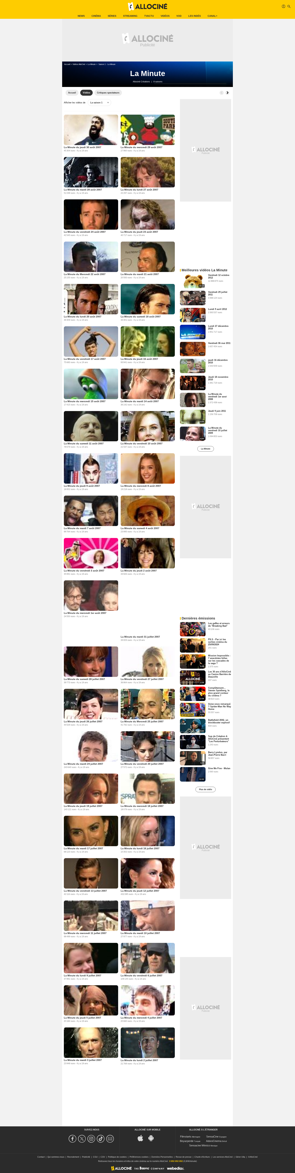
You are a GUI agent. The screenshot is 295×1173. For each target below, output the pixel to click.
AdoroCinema (213, 1141)
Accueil (67, 64)
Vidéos (165, 16)
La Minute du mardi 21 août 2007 (140, 274)
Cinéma (96, 16)
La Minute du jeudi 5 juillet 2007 (82, 1017)
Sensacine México (199, 1145)
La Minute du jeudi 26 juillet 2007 (83, 721)
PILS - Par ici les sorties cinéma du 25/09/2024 (217, 642)
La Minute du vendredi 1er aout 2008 (217, 396)
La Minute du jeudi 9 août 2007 (82, 486)
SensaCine (212, 1136)
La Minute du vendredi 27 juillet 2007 (142, 679)
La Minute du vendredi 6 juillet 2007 (141, 975)
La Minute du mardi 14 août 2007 (140, 401)
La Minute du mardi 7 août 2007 (82, 528)
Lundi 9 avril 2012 (217, 309)
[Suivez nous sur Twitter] (82, 1139)
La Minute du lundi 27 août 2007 (139, 189)
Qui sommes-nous (55, 1157)
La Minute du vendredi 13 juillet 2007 (85, 890)
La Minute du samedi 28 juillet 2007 (84, 679)
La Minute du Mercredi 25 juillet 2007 (142, 721)
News (81, 16)
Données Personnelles (162, 1157)
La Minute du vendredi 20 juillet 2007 (142, 763)
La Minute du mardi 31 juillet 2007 (140, 636)
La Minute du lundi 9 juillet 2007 (82, 975)
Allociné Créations (141, 81)
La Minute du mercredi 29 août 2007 (141, 147)
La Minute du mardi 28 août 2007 (83, 189)
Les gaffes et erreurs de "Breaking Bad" (219, 624)
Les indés (194, 16)
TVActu (149, 16)
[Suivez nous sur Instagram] (91, 1139)
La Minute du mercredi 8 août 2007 (141, 486)
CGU (95, 1157)
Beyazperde (186, 1141)
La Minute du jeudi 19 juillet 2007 (83, 806)
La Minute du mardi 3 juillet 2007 (83, 1060)
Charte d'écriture (202, 1157)
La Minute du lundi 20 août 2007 (82, 316)
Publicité (86, 1157)
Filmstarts (185, 1136)
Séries (112, 16)
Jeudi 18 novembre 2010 (218, 378)
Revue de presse (184, 1157)
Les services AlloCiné (223, 1157)
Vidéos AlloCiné (79, 64)
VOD (178, 16)
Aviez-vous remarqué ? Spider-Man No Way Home (219, 706)
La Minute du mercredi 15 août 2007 (85, 401)
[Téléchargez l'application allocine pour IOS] (142, 1137)
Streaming (130, 16)
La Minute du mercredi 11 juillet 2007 (85, 933)
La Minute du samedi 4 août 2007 (140, 528)
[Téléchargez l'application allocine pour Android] (153, 1137)
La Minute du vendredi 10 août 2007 (142, 443)
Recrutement (73, 1157)
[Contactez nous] (110, 1139)
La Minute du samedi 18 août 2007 (141, 316)
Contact (41, 1157)
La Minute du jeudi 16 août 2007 (139, 359)
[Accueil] (147, 6)
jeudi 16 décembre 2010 (218, 361)
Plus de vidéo (205, 789)
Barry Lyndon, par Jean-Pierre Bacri (217, 753)
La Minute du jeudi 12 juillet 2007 (140, 890)
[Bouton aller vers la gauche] (222, 93)
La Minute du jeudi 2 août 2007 (139, 570)
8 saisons (157, 81)
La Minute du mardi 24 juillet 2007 (83, 763)
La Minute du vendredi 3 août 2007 (84, 570)
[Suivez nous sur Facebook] (73, 1139)
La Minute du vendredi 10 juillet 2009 (217, 430)
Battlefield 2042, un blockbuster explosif (219, 721)
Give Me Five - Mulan (219, 768)
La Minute (92, 64)
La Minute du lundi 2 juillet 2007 (139, 1060)
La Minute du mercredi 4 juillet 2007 (141, 1017)
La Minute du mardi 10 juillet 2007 (140, 933)
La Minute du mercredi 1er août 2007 (85, 613)
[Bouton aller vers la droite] (227, 93)
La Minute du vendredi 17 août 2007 (85, 359)
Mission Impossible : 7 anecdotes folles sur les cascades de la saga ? (219, 659)
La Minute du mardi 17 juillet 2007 (83, 848)
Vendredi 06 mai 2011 (219, 343)
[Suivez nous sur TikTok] (101, 1139)
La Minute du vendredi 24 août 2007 (85, 231)
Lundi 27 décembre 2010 (218, 327)
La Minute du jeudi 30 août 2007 (82, 147)
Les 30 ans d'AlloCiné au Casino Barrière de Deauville (219, 674)
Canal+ (212, 16)
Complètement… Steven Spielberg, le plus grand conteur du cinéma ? (218, 692)
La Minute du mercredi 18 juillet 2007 (142, 806)
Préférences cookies (139, 1157)
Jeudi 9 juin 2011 (217, 411)
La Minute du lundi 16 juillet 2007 (140, 848)
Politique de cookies (117, 1157)
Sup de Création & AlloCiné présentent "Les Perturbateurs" (218, 739)
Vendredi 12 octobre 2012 (218, 276)
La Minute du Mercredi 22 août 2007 (85, 274)
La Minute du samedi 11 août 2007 (84, 443)
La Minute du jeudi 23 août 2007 (139, 231)
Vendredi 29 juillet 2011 (217, 293)
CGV (103, 1157)
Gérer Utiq (240, 1157)
